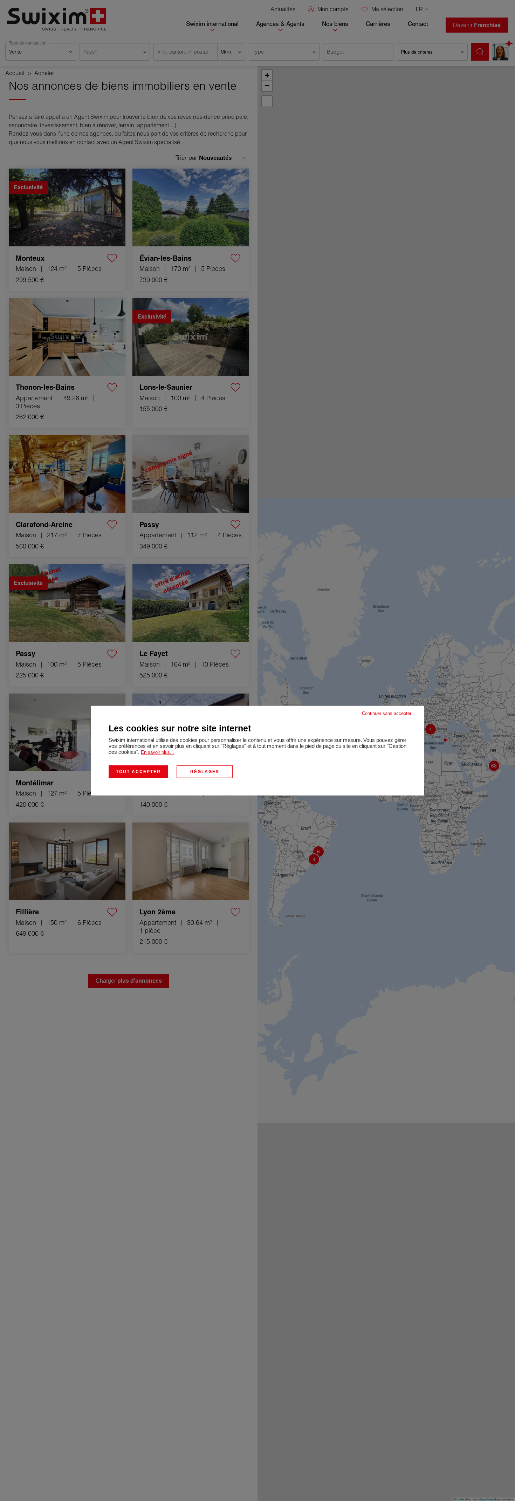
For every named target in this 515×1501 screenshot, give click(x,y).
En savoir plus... (157, 752)
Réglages (204, 771)
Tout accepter (138, 771)
